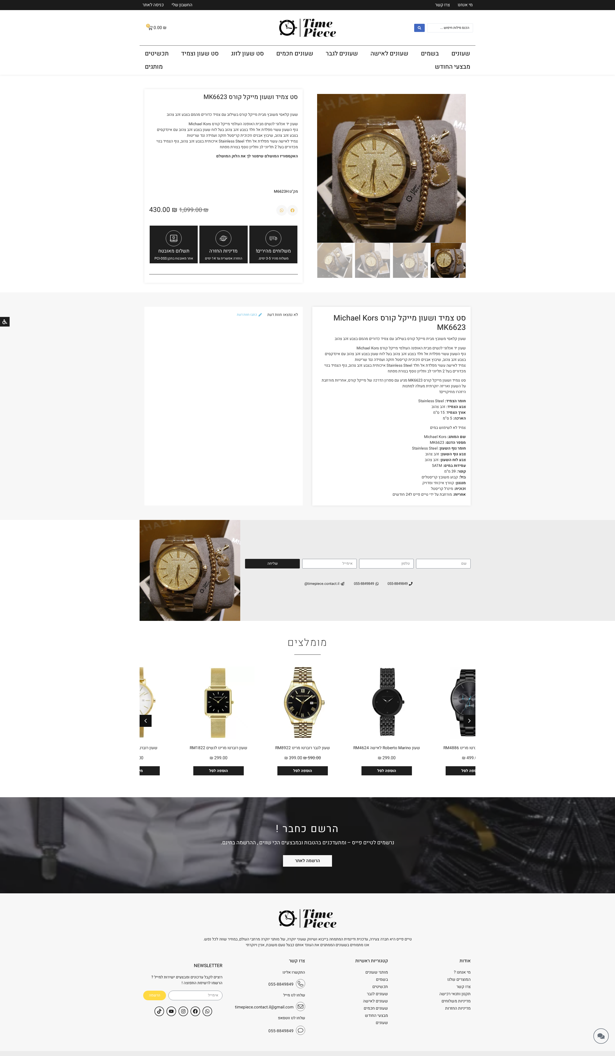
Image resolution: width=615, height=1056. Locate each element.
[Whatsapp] (207, 1011)
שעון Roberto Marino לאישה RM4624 (433, 748)
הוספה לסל (433, 771)
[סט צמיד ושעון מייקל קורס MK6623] (391, 168)
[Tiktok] (159, 1011)
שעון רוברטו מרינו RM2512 (181, 748)
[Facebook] (195, 1011)
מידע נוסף (181, 771)
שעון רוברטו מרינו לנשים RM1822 (265, 748)
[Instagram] (183, 1011)
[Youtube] (171, 1011)
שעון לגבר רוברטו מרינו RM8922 (349, 748)
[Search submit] (419, 28)
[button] (459, 213)
